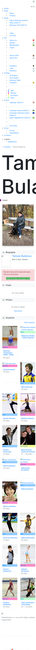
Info (5, 38)
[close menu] (33, 5)
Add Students (29, 322)
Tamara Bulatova (21, 256)
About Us (5, 626)
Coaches (7, 147)
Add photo (18, 311)
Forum (6, 128)
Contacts (7, 135)
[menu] (32, 5)
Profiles (7, 73)
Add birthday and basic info (18, 278)
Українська (12, 142)
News (6, 11)
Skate (6, 18)
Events (6, 100)
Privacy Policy (7, 629)
